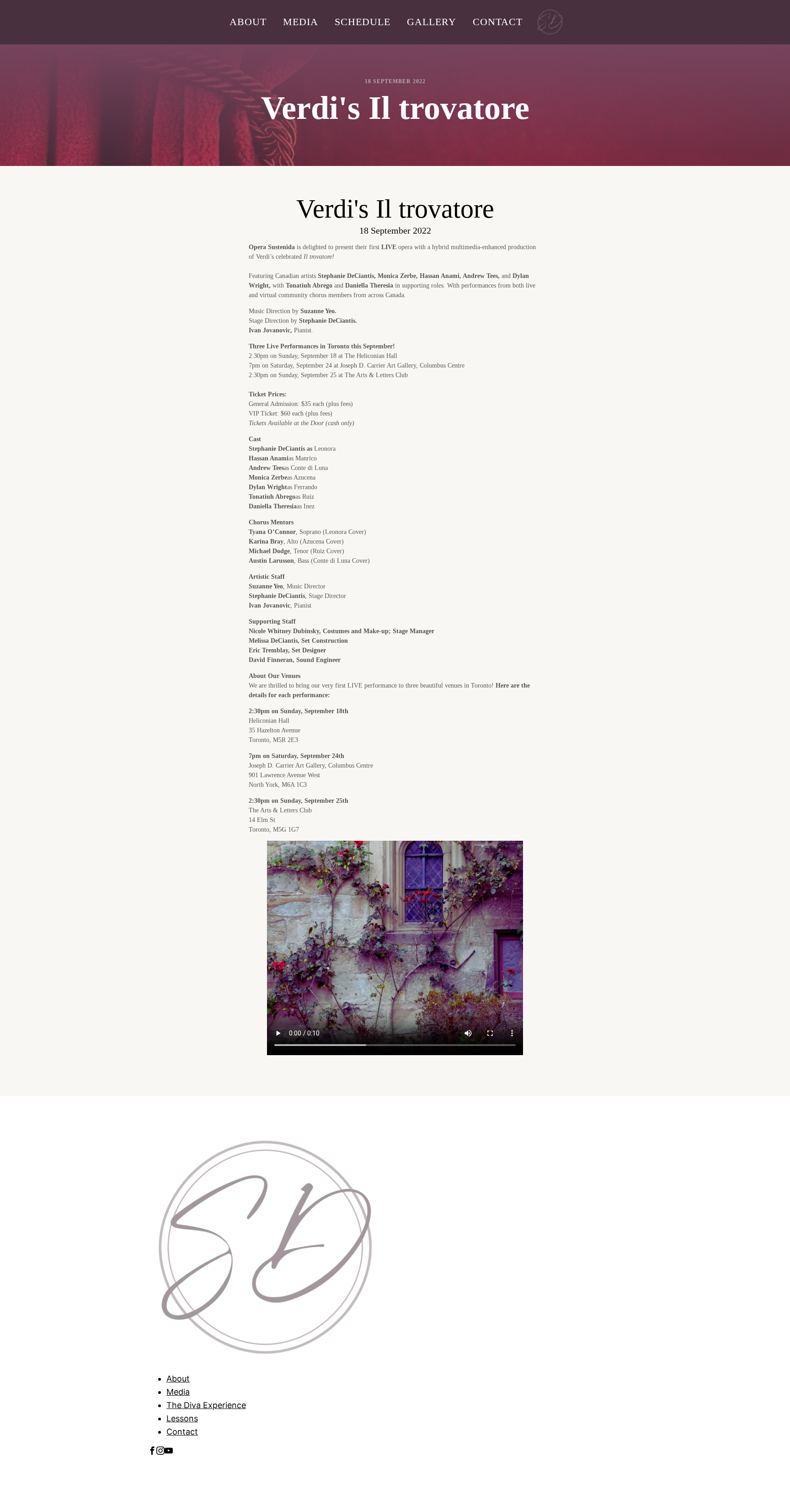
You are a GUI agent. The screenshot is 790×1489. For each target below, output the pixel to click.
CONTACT (498, 21)
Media (178, 1392)
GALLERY (431, 21)
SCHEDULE (362, 21)
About (178, 1378)
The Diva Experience (206, 1405)
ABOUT (248, 21)
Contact (182, 1431)
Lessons (182, 1418)
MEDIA (300, 21)
